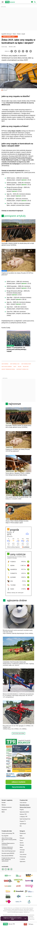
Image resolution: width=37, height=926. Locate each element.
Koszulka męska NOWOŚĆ (8, 853)
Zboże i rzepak (21, 34)
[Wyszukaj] (35, 2)
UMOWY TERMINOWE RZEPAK (8, 369)
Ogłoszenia (22, 861)
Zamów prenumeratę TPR (8, 833)
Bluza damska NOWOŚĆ (7, 855)
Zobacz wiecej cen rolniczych (15, 592)
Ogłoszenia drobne (24, 812)
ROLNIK (19, 366)
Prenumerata (23, 857)
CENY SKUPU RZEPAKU (7, 366)
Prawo (21, 840)
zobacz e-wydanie (18, 782)
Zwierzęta (22, 850)
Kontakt (3, 802)
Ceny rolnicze (23, 854)
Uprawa (21, 842)
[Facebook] (11, 51)
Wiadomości (23, 833)
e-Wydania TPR (23, 816)
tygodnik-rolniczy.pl (7, 34)
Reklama (4, 805)
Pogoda (22, 809)
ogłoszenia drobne (17, 600)
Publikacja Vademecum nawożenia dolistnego (7, 847)
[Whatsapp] (27, 51)
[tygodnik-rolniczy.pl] (10, 2)
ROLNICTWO (26, 366)
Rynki (14, 34)
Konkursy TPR (23, 814)
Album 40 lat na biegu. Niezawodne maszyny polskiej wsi (9, 839)
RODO (3, 812)
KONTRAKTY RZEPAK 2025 (22, 369)
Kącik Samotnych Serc (25, 819)
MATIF (15, 366)
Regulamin (4, 809)
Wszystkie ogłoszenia (18, 733)
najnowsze (15, 404)
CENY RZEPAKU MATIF (26, 363)
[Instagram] (6, 869)
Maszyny (22, 845)
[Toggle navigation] (2, 2)
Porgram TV (23, 821)
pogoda (14, 529)
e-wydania (22, 859)
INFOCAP (22, 852)
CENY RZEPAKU (5, 363)
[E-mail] (23, 51)
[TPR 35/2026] (18, 758)
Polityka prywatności (7, 807)
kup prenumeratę (18, 787)
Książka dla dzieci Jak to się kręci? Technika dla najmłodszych (8, 859)
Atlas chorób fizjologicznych (8, 851)
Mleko (21, 847)
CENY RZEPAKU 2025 (15, 363)
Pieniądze (22, 838)
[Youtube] (8, 869)
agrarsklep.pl (23, 823)
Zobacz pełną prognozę (13, 547)
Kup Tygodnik (5, 835)
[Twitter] (15, 51)
